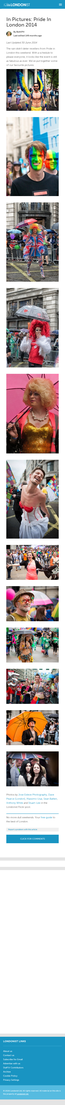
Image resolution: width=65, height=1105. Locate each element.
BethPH (20, 31)
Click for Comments (32, 839)
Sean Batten (50, 798)
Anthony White (14, 802)
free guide (46, 817)
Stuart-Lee (34, 802)
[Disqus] (32, 991)
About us (7, 1051)
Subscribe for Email (13, 1059)
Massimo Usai (34, 798)
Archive (7, 1071)
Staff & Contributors (13, 1067)
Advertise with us (11, 1063)
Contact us (8, 1055)
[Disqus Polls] (32, 909)
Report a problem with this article (22, 829)
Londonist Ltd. (23, 1094)
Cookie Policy (10, 1076)
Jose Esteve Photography (32, 794)
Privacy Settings (11, 1080)
